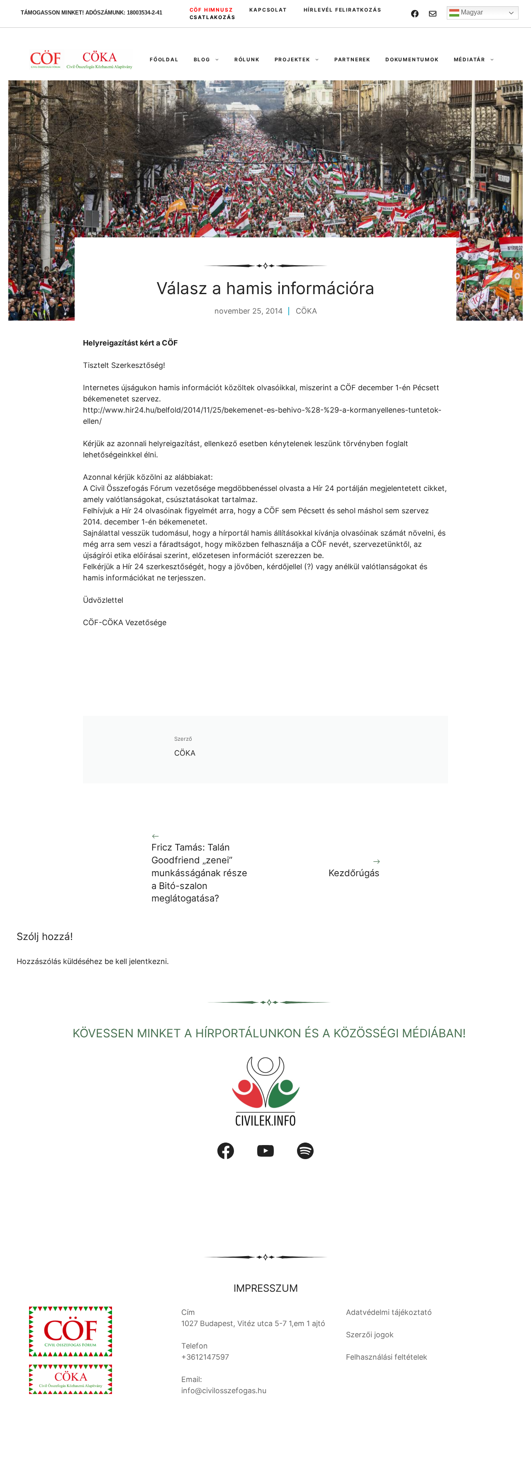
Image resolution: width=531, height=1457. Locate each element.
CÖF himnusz (211, 10)
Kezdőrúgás (354, 872)
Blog (202, 59)
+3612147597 (205, 1357)
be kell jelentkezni (136, 961)
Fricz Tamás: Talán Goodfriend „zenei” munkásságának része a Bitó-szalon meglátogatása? (199, 873)
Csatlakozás (213, 17)
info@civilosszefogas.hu (223, 1390)
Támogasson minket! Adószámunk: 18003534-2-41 (91, 13)
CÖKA (306, 311)
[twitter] (432, 13)
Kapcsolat (268, 10)
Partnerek (352, 59)
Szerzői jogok (370, 1334)
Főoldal (164, 59)
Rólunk (247, 59)
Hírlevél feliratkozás (343, 10)
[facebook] (415, 13)
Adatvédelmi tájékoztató (389, 1312)
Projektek (292, 59)
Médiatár (469, 59)
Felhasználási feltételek (386, 1357)
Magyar (471, 12)
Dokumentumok (412, 59)
